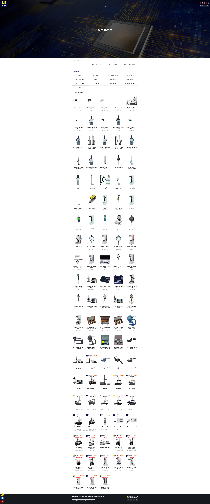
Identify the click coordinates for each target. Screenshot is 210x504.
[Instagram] (137, 500)
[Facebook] (128, 500)
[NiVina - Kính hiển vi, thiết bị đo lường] (72, 92)
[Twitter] (131, 500)
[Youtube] (134, 500)
